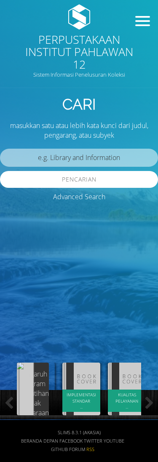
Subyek (19, 315)
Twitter (93, 441)
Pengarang (23, 291)
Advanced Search (79, 196)
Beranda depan (39, 441)
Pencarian (79, 179)
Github (59, 449)
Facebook (71, 441)
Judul (16, 266)
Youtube (114, 441)
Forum (77, 449)
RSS (90, 449)
